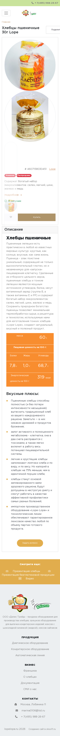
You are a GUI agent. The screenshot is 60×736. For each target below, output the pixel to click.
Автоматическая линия (30, 655)
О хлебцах (30, 677)
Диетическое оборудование (30, 643)
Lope (52, 169)
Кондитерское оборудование (30, 649)
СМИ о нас (30, 689)
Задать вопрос (30, 543)
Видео (30, 579)
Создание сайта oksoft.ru (42, 729)
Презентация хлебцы (27, 571)
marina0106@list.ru (33, 711)
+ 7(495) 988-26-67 (46, 3)
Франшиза (30, 671)
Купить (36, 217)
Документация (30, 683)
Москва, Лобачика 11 (33, 704)
